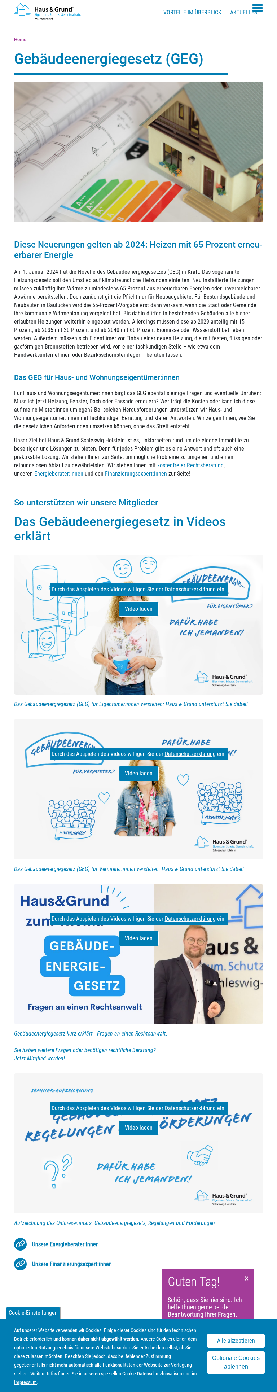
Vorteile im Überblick (192, 12)
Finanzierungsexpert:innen (136, 473)
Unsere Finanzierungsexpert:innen (72, 1264)
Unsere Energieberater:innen (65, 1244)
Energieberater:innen (58, 473)
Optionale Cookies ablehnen (236, 1362)
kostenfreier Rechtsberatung (190, 465)
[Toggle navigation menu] (257, 8)
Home (20, 39)
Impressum (25, 1382)
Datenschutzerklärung (190, 589)
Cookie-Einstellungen (33, 1312)
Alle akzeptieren (236, 1340)
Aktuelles (243, 12)
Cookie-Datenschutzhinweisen (152, 1373)
